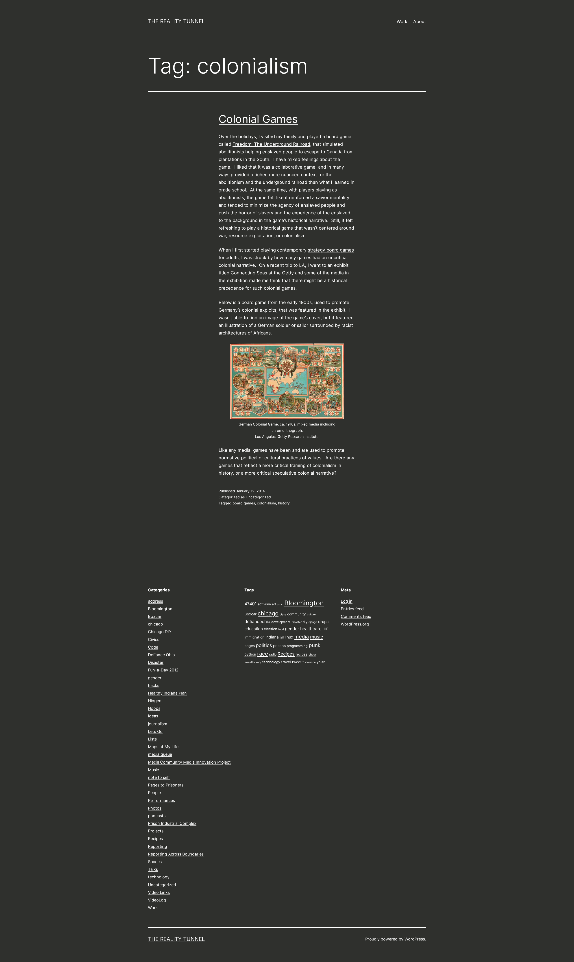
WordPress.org (355, 624)
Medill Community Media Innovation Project (189, 762)
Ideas (153, 716)
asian (280, 604)
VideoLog (157, 900)
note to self (159, 777)
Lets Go (155, 731)
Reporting (157, 846)
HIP (325, 629)
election (270, 629)
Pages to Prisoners (165, 785)
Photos (154, 808)
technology (159, 877)
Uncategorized (258, 497)
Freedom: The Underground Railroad (271, 144)
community (296, 614)
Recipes (155, 838)
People (154, 792)
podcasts (156, 815)
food (281, 629)
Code (153, 647)
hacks (153, 685)
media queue (160, 754)
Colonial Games (258, 119)
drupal (324, 621)
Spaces (155, 861)
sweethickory (252, 662)
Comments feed (356, 616)
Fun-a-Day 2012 (163, 670)
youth (321, 662)
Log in (346, 601)
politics (264, 645)
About (419, 21)
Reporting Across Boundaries (176, 854)
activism (264, 604)
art (274, 604)
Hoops (154, 708)
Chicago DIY (160, 631)
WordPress (414, 939)
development (280, 622)
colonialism (266, 503)
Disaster (155, 662)
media (301, 637)
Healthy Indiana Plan (167, 693)
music (316, 637)
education (253, 628)
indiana (272, 637)
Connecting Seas (249, 273)
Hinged (154, 700)
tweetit (298, 662)
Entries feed (352, 608)
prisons (279, 645)
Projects (155, 831)
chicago (155, 624)
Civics (153, 639)
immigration (254, 637)
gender (154, 677)
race (262, 654)
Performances (161, 800)
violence (310, 662)
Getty (288, 273)
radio (272, 654)
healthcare (311, 628)
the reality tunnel (176, 21)
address (155, 601)
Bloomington (160, 608)
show (312, 654)
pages (249, 646)
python (250, 654)
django (313, 622)
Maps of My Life (163, 746)
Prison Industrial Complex (172, 823)
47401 (250, 603)
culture (311, 614)
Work (402, 21)
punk (314, 645)
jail (282, 637)
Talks (153, 869)
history (284, 503)
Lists (152, 739)
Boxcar (154, 616)
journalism (157, 723)
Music (153, 769)
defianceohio (257, 621)
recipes (301, 654)
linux (289, 637)
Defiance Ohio (161, 654)
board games (244, 503)
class (283, 614)
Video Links (159, 892)
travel (286, 662)
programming (297, 646)
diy (305, 622)
